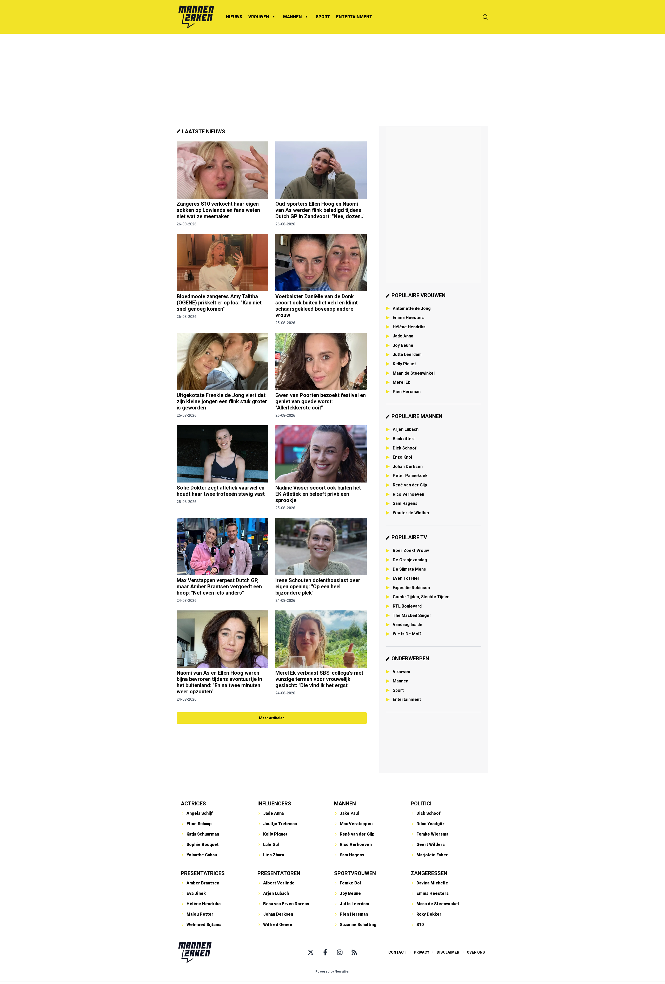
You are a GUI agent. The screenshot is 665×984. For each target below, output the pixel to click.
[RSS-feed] (354, 952)
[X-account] (311, 952)
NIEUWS (234, 16)
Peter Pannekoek (410, 475)
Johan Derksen (408, 466)
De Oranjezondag (410, 559)
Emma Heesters (408, 317)
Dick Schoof (405, 448)
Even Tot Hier (406, 578)
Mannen (400, 681)
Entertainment (407, 699)
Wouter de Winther (411, 512)
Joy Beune (403, 345)
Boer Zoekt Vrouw (411, 550)
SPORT (323, 16)
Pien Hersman (407, 391)
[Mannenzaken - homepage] (196, 17)
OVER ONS (476, 952)
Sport (398, 690)
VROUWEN (258, 16)
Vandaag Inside (407, 624)
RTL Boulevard (407, 606)
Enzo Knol (402, 457)
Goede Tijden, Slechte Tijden (421, 596)
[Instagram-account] (340, 952)
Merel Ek (401, 382)
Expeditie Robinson (411, 587)
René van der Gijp (410, 485)
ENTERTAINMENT (354, 16)
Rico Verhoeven (408, 494)
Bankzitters (404, 438)
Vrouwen (401, 671)
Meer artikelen (271, 718)
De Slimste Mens (409, 569)
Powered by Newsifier (332, 971)
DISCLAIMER (448, 952)
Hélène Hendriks (409, 326)
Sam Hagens (405, 503)
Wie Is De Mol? (407, 633)
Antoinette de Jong (412, 308)
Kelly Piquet (404, 363)
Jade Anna (403, 336)
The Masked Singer (412, 615)
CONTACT (397, 952)
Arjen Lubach (405, 429)
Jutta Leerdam (407, 354)
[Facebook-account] (325, 952)
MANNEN (292, 16)
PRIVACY (421, 952)
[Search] (485, 17)
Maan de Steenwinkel (414, 373)
